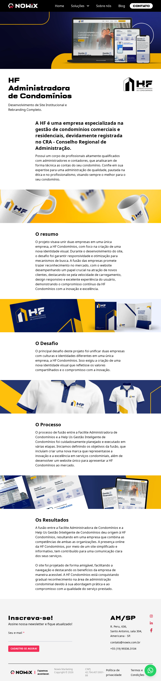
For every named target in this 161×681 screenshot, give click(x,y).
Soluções (77, 6)
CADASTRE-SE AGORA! (24, 648)
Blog (121, 6)
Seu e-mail (16, 633)
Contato (141, 6)
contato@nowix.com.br (125, 642)
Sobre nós (103, 6)
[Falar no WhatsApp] (150, 670)
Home (59, 6)
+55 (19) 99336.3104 (123, 648)
